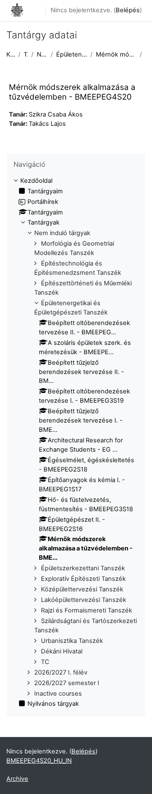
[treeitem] (76, 442)
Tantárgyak (26, 54)
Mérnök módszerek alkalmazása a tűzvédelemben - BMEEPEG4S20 (72, 91)
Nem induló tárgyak (42, 54)
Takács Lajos (47, 123)
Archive (17, 779)
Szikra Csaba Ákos (56, 114)
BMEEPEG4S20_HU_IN (39, 760)
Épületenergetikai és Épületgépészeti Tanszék (71, 54)
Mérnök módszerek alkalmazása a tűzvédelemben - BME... (116, 54)
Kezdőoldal (10, 54)
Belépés (128, 10)
